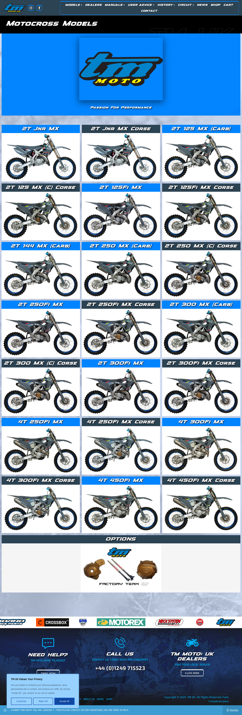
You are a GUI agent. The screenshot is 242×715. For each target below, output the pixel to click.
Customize (21, 701)
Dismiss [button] (234, 710)
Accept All (64, 701)
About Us (89, 699)
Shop (109, 699)
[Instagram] (31, 8)
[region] (43, 691)
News (100, 699)
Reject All (43, 701)
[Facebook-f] (39, 8)
